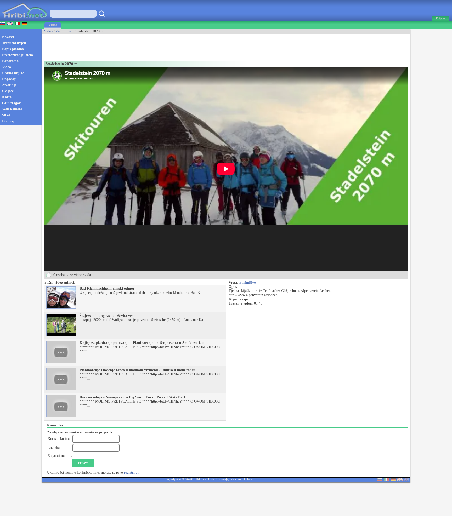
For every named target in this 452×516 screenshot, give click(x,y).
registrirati (131, 472)
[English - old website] (406, 479)
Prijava (83, 463)
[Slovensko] (379, 479)
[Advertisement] (137, 46)
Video (52, 25)
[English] (400, 479)
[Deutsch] (393, 479)
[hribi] (24, 20)
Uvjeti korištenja (218, 479)
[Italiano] (386, 479)
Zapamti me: (57, 456)
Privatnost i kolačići (241, 479)
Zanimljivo (64, 31)
